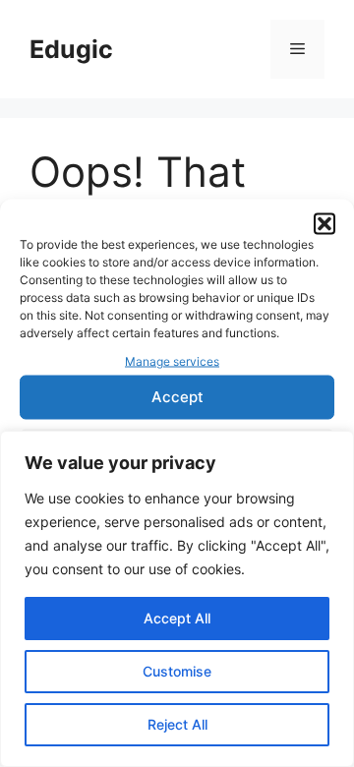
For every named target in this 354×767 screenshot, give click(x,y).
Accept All (177, 618)
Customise (177, 671)
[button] (324, 224)
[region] (177, 599)
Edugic (71, 49)
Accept (177, 396)
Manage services (172, 361)
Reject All (177, 724)
